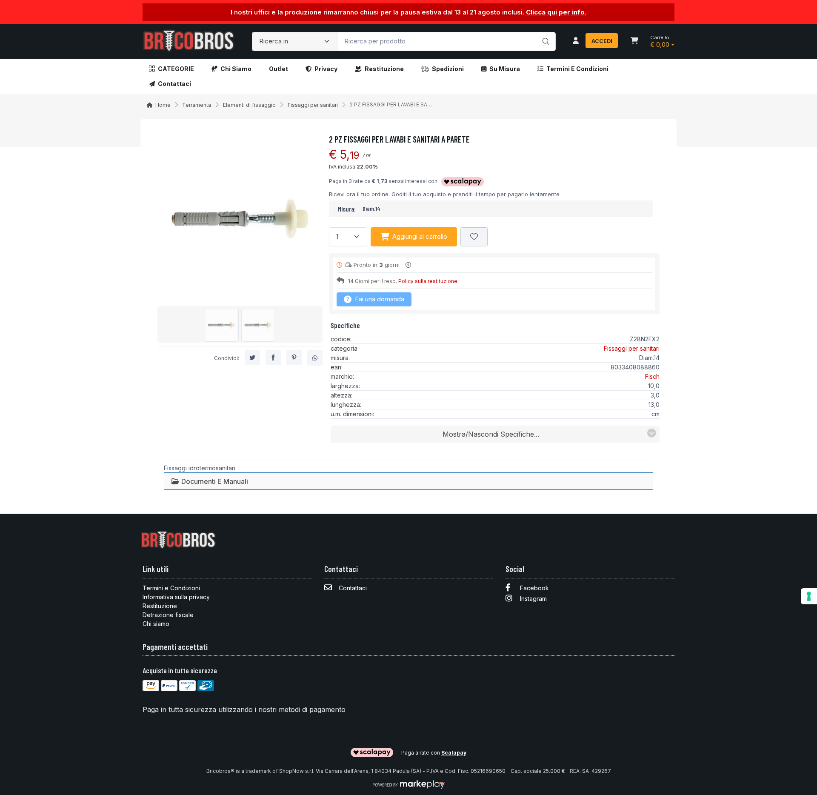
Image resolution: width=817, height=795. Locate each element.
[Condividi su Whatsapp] (315, 358)
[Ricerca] (544, 32)
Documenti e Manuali (214, 481)
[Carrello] (634, 41)
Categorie (176, 68)
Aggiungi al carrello (419, 236)
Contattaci (174, 83)
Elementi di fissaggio (249, 105)
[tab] (209, 481)
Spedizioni (448, 68)
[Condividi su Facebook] (273, 358)
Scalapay (453, 752)
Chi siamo (235, 68)
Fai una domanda (378, 299)
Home (163, 105)
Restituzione (384, 68)
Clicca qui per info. (556, 12)
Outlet (278, 68)
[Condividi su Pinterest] (294, 358)
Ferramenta (197, 105)
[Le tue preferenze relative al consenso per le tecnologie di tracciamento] (809, 596)
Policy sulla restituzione (427, 281)
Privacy (325, 68)
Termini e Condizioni (577, 68)
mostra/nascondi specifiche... (491, 434)
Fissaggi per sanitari (313, 105)
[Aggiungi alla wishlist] (474, 236)
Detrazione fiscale (168, 614)
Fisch (652, 376)
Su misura (504, 68)
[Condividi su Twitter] (252, 358)
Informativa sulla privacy (176, 597)
